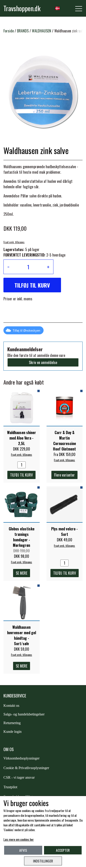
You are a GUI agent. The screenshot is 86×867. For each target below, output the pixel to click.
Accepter (63, 850)
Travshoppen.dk (22, 8)
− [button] (8, 267)
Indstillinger (43, 860)
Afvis (23, 850)
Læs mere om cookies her (18, 839)
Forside (8, 31)
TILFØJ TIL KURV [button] (32, 285)
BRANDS (23, 31)
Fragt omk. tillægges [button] (14, 242)
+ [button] (48, 267)
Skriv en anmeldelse (43, 362)
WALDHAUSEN (41, 31)
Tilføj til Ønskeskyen (26, 330)
